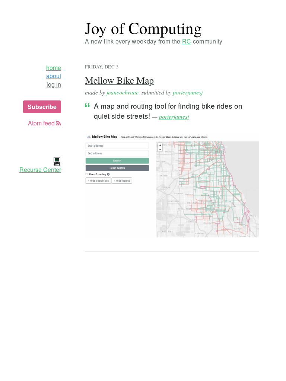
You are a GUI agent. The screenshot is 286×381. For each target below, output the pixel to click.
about (53, 76)
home (53, 68)
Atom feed (42, 123)
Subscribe (42, 106)
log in (54, 84)
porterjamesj (188, 92)
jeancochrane (123, 92)
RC (186, 41)
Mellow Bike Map (119, 80)
